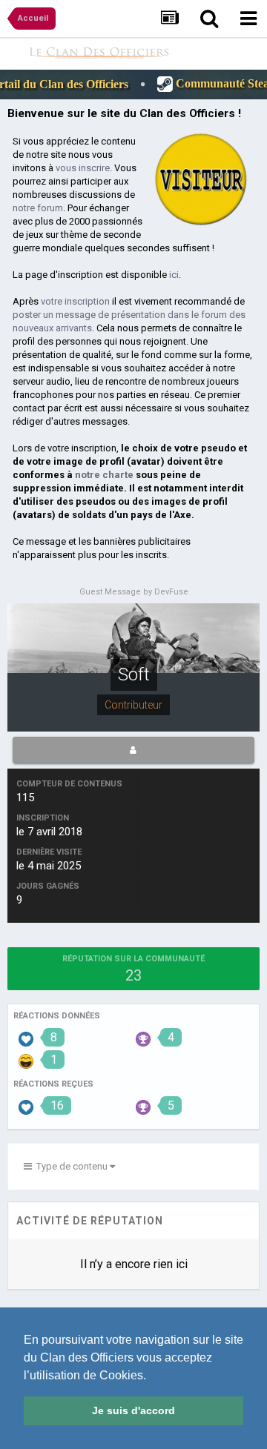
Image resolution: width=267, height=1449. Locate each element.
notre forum (38, 207)
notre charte (104, 474)
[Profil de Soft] (133, 750)
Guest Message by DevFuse (133, 592)
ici (174, 274)
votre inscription (75, 301)
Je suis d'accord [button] (133, 1410)
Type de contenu (71, 1166)
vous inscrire (83, 167)
